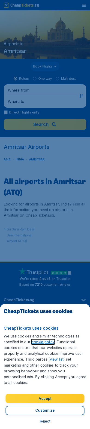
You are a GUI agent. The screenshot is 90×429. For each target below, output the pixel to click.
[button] (45, 421)
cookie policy (43, 342)
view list (56, 359)
